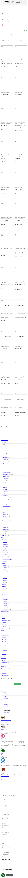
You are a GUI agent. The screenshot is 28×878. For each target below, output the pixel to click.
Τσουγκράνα (5, 578)
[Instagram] (7, 863)
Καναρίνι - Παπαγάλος (5, 520)
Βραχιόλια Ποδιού (5, 635)
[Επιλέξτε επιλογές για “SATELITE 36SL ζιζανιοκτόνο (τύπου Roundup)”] (24, 269)
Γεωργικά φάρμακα (5, 457)
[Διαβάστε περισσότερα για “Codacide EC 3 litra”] (24, 364)
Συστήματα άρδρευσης (6, 592)
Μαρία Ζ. (3, 752)
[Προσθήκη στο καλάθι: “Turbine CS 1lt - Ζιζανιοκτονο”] (11, 46)
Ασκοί (3, 613)
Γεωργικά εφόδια (4, 59)
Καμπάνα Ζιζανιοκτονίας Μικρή (20, 317)
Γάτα (3, 512)
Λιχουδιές (4, 531)
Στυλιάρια (4, 573)
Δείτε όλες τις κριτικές (5, 774)
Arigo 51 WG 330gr (4, 220)
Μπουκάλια (4, 622)
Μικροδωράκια (3, 656)
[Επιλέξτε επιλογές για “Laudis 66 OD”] (11, 364)
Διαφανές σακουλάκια (5, 620)
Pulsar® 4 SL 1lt (4, 189)
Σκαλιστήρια (5, 571)
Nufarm (4, 696)
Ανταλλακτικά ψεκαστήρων (7, 559)
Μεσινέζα (4, 569)
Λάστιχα (4, 588)
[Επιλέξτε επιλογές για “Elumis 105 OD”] (24, 205)
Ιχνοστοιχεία (5, 478)
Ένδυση (3, 446)
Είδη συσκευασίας (4, 611)
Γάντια (3, 444)
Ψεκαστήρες (3, 282)
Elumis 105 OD (17, 220)
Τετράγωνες (5, 552)
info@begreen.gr (7, 805)
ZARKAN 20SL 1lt (4, 94)
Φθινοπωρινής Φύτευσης (7, 506)
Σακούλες (3, 626)
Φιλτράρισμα (17, 684)
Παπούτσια (4, 450)
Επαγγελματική (5, 704)
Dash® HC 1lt (17, 158)
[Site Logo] (5, 13)
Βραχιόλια (3, 632)
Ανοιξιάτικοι (5, 489)
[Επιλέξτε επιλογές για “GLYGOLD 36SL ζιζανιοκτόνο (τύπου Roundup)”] (24, 110)
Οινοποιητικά (3, 658)
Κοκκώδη (4, 480)
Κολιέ (3, 639)
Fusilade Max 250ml (4, 125)
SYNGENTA (5, 698)
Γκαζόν (4, 493)
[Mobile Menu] (3, 7)
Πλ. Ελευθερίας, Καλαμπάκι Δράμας (9, 794)
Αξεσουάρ (4, 514)
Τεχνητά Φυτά (4, 594)
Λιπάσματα (4, 469)
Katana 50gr (3, 252)
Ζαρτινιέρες (5, 544)
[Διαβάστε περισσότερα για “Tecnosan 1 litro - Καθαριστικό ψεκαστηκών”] (11, 395)
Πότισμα (3, 586)
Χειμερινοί (5, 491)
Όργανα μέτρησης (5, 662)
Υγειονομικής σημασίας (5, 668)
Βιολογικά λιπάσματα (6, 472)
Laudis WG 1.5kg (18, 348)
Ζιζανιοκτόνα (7, 61)
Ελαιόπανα (4, 605)
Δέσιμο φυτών (5, 567)
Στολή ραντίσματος (5, 453)
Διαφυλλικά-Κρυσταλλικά (7, 474)
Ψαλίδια (4, 582)
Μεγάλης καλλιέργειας (6, 497)
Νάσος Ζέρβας (4, 738)
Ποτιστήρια (4, 590)
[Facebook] (3, 863)
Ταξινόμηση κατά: (4, 38)
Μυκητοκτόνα (5, 468)
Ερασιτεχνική (5, 706)
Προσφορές (3, 666)
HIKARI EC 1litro (4, 317)
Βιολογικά (4, 459)
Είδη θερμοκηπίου (5, 554)
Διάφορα (2, 507)
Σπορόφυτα (4, 501)
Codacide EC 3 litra (18, 379)
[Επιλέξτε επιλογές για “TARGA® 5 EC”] (11, 333)
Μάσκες (3, 448)
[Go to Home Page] (1, 30)
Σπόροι (3, 482)
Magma (4, 692)
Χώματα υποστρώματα (5, 609)
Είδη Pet (2, 509)
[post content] (7, 51)
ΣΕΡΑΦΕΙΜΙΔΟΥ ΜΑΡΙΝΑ (6, 720)
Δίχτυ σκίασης (5, 603)
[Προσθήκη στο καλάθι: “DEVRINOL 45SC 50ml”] (24, 46)
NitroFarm (5, 694)
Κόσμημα (2, 630)
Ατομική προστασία (4, 440)
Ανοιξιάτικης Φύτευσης (6, 504)
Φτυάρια (4, 580)
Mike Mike (3, 761)
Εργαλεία (3, 563)
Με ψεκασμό (5, 712)
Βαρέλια (3, 618)
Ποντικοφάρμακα (5, 675)
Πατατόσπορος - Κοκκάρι (7, 499)
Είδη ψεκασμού (9, 281)
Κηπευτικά (4, 495)
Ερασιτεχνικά (5, 476)
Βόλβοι (4, 487)
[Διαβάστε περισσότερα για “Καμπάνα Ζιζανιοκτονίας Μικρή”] (24, 301)
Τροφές (4, 518)
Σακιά (3, 624)
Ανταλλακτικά (5, 565)
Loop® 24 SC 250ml (18, 189)
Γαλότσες (3, 442)
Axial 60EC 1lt (4, 158)
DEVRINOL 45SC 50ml (19, 63)
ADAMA (5, 690)
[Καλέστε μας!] (3, 875)
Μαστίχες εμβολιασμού (6, 465)
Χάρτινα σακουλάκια (5, 628)
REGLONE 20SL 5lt (18, 94)
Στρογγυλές (5, 550)
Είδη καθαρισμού (5, 516)
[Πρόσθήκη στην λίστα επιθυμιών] (1, 59)
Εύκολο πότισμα (4, 584)
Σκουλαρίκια (5, 650)
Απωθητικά (4, 671)
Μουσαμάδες (5, 607)
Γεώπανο (4, 601)
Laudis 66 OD (3, 379)
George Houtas (4, 729)
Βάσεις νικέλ (5, 542)
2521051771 (5, 799)
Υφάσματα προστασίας (5, 596)
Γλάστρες (3, 539)
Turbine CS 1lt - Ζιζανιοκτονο (6, 63)
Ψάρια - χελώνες (4, 535)
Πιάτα (4, 548)
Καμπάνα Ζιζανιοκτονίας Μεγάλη (7, 284)
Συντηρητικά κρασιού (5, 664)
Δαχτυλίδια (4, 637)
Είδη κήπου (3, 281)
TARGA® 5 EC (4, 348)
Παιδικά (3, 641)
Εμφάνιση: (3, 426)
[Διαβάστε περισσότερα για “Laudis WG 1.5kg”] (24, 333)
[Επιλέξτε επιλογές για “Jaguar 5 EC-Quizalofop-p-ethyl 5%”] (24, 236)
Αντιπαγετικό (5, 599)
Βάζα (3, 660)
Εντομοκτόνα (5, 461)
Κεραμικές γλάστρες (6, 546)
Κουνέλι (3, 522)
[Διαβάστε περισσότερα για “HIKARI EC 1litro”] (11, 301)
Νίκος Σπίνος (3, 770)
